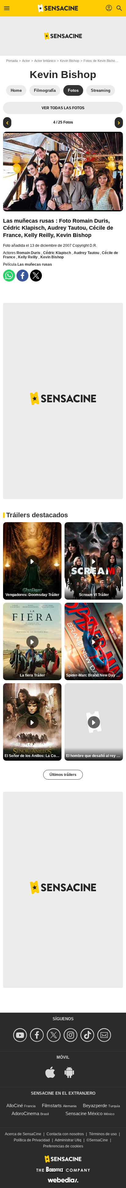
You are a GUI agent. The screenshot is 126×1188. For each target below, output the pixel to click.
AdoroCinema (25, 1113)
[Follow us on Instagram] (71, 1035)
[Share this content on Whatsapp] (9, 276)
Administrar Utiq (68, 1140)
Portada (12, 61)
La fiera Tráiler (32, 675)
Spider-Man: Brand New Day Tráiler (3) (94, 675)
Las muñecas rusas (34, 264)
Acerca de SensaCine (23, 1134)
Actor (26, 61)
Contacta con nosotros (65, 1134)
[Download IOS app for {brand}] (53, 1072)
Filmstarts (52, 1105)
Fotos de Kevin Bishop (100, 61)
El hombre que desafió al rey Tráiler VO (94, 756)
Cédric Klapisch (57, 253)
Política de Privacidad (32, 1140)
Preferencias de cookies (63, 1146)
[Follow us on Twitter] (54, 1035)
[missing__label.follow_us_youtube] (21, 1035)
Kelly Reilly (28, 257)
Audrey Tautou (87, 253)
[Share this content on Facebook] (22, 276)
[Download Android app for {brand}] (72, 1072)
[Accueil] (58, 8)
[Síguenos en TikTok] (88, 1035)
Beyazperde (95, 1105)
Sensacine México (83, 1113)
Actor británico (45, 61)
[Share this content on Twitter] (36, 276)
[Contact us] (105, 1035)
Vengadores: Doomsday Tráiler (32, 595)
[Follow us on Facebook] (38, 1035)
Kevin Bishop (69, 61)
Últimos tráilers (63, 775)
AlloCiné (14, 1105)
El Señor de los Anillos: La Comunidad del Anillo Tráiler (33, 756)
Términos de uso (103, 1134)
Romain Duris (29, 253)
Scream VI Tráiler (94, 595)
